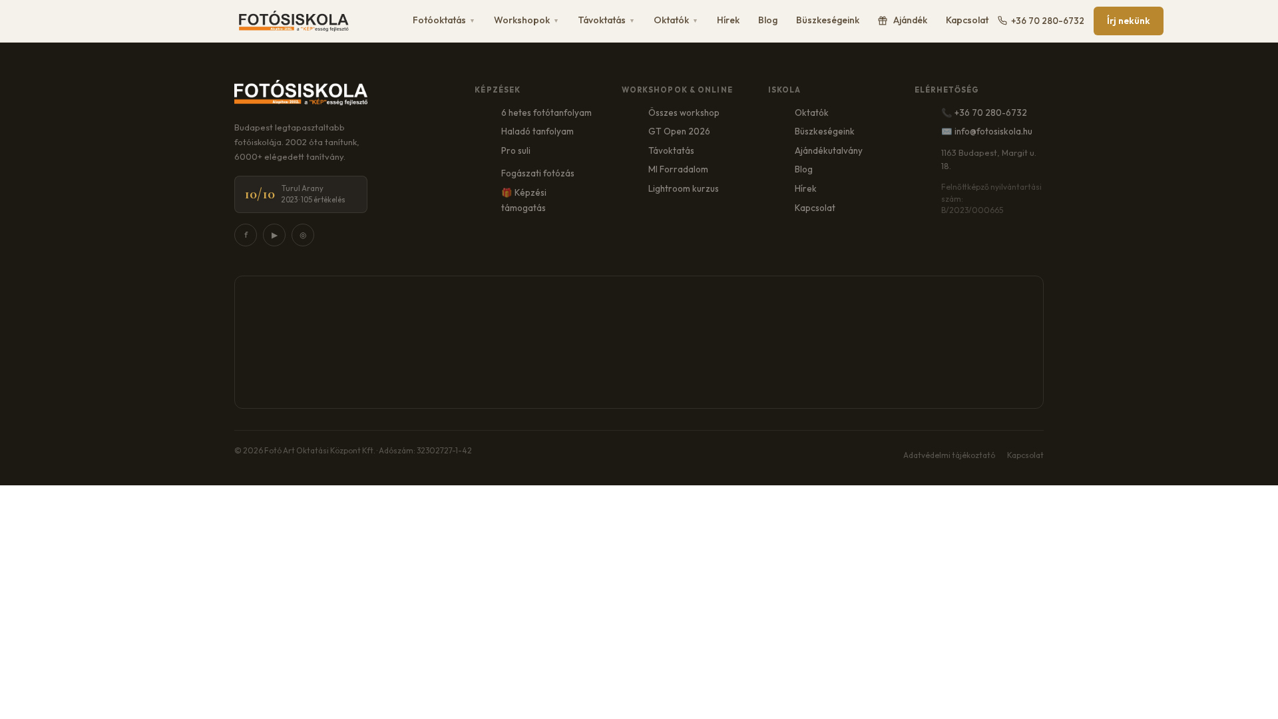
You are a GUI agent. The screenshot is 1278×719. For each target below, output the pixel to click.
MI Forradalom (678, 169)
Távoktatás (606, 20)
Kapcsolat (967, 20)
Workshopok (526, 20)
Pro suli (516, 150)
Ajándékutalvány (829, 150)
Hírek (728, 20)
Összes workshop (684, 112)
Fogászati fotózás (537, 173)
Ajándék (910, 20)
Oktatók (676, 20)
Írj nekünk (1128, 21)
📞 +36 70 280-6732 (984, 112)
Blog (767, 20)
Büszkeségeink (827, 20)
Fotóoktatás (444, 20)
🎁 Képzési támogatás (523, 200)
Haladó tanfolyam (537, 131)
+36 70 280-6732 (1047, 20)
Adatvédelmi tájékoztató (949, 455)
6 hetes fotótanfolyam (546, 112)
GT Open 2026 (679, 131)
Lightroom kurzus (683, 188)
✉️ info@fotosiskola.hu (986, 131)
